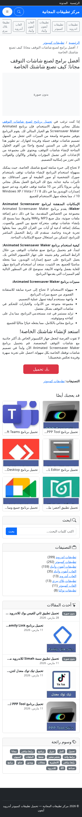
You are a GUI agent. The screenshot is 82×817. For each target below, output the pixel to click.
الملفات (29, 757)
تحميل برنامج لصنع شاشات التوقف (27, 121)
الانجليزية (54, 762)
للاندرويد (52, 768)
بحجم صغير (54, 757)
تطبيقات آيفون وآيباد (44, 26)
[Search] (19, 12)
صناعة (71, 768)
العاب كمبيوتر (67, 585)
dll (62, 768)
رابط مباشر (69, 762)
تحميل (38, 369)
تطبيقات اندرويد (73, 27)
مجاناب (41, 762)
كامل (61, 751)
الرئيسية (75, 3)
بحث (11, 531)
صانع (20, 762)
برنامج (41, 751)
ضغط (41, 757)
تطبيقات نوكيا (67, 590)
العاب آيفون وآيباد (31, 26)
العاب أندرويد (19, 27)
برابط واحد (69, 757)
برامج (10, 762)
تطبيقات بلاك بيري (64, 581)
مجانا (14, 751)
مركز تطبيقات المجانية (61, 11)
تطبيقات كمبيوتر (58, 27)
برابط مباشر (27, 751)
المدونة (63, 3)
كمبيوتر (17, 757)
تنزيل (51, 751)
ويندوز (30, 762)
